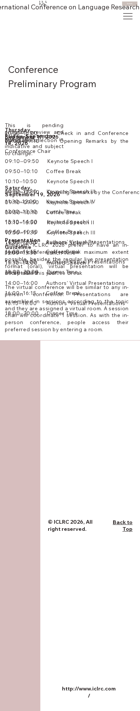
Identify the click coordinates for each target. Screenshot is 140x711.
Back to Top (123, 525)
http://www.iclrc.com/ (89, 692)
